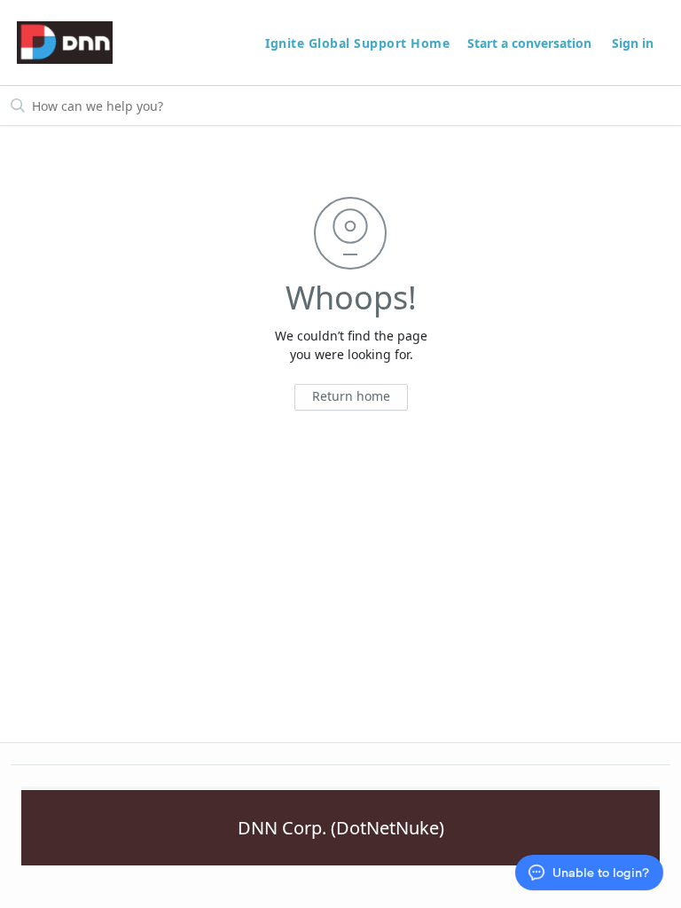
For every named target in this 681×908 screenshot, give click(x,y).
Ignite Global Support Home (359, 43)
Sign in (633, 43)
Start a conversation (529, 43)
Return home (351, 395)
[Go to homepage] (65, 42)
